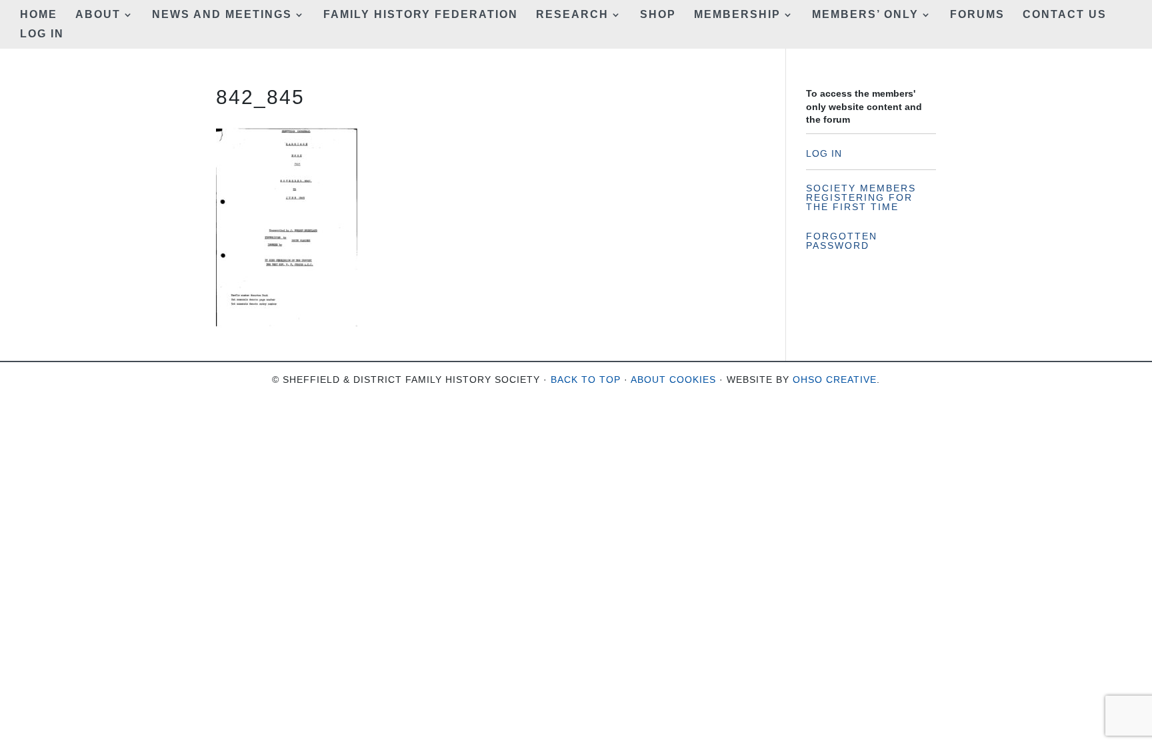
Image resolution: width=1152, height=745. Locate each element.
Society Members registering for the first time (861, 197)
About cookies (673, 379)
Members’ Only (865, 15)
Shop (658, 15)
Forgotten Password (841, 241)
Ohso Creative (835, 379)
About (98, 15)
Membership (737, 15)
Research (572, 15)
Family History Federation (420, 15)
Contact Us (1065, 15)
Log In (42, 34)
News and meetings (222, 15)
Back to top (586, 379)
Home (38, 15)
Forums (977, 15)
